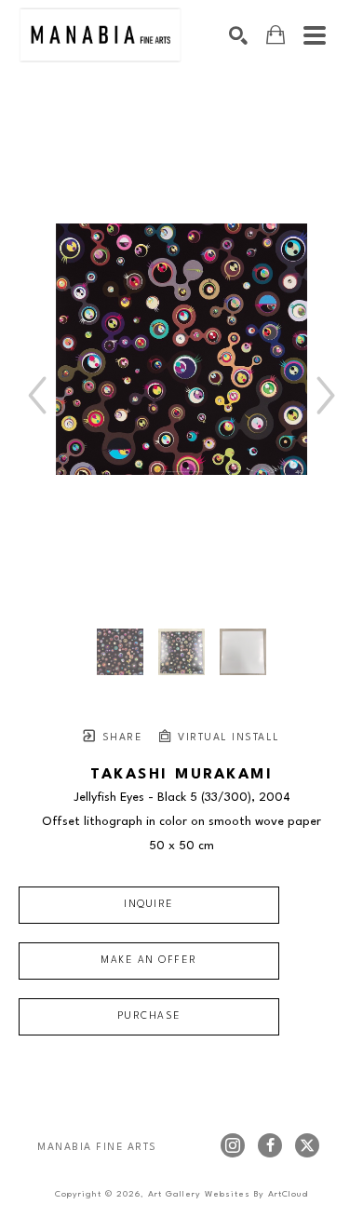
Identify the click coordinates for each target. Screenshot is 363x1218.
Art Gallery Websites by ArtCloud (228, 1194)
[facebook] (270, 1145)
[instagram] (233, 1145)
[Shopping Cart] (275, 35)
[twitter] (307, 1145)
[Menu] (314, 35)
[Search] (238, 35)
